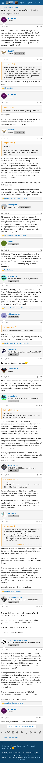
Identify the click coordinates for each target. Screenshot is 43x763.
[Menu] (3, 2)
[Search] (40, 2)
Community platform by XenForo (20, 752)
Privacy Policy (28, 757)
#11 (40, 405)
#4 (41, 138)
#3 (41, 103)
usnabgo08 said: (8, 327)
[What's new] (35, 2)
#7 (41, 286)
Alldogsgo (6, 14)
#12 (40, 475)
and (16, 343)
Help (3, 748)
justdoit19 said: (8, 526)
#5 (41, 213)
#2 (41, 59)
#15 (40, 650)
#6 (41, 250)
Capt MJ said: (7, 107)
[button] (2, 742)
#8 (41, 323)
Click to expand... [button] (21, 545)
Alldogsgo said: (8, 64)
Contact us (5, 746)
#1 (41, 27)
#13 (40, 522)
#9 (41, 359)
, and (15, 198)
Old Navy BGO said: (9, 410)
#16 (40, 718)
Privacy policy (31, 746)
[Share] (37, 26)
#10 (40, 377)
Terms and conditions (18, 746)
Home (9, 748)
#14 (40, 607)
